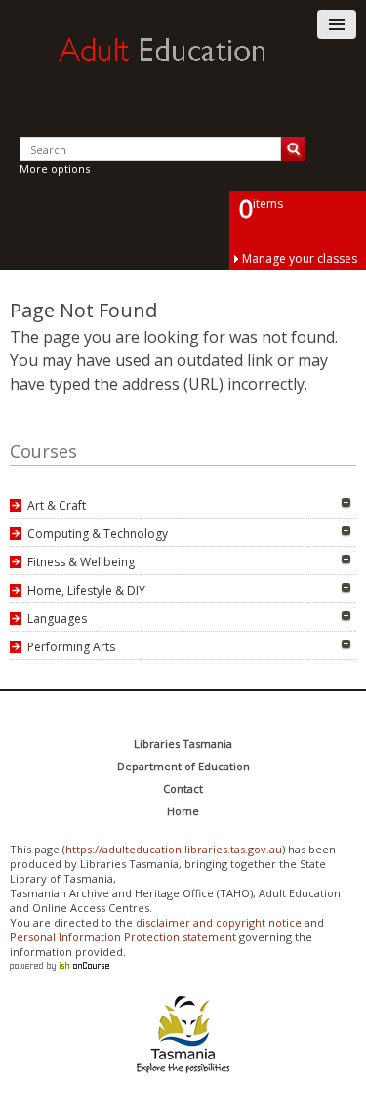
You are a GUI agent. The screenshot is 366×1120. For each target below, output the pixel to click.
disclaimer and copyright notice (219, 922)
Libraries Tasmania (183, 743)
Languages (57, 618)
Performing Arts (71, 647)
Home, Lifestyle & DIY (86, 590)
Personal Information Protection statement (123, 937)
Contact (183, 788)
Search (293, 149)
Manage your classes (299, 258)
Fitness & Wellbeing (81, 562)
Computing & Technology (97, 533)
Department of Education (183, 766)
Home (183, 811)
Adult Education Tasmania (183, 67)
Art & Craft (56, 505)
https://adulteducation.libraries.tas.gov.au (173, 849)
